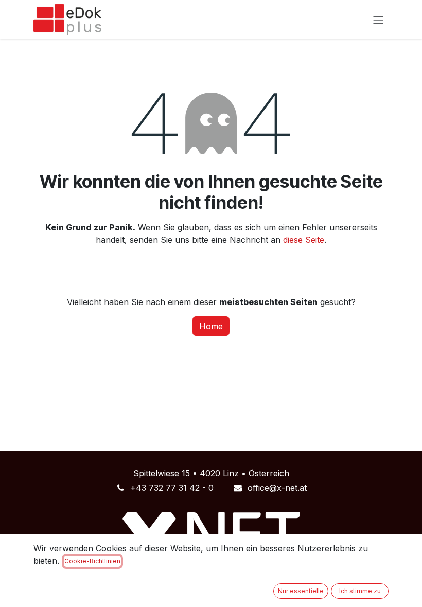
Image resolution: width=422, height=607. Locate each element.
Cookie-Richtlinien (92, 561)
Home (211, 326)
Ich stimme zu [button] (360, 591)
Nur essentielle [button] (301, 591)
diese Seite (303, 240)
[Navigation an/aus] (378, 19)
